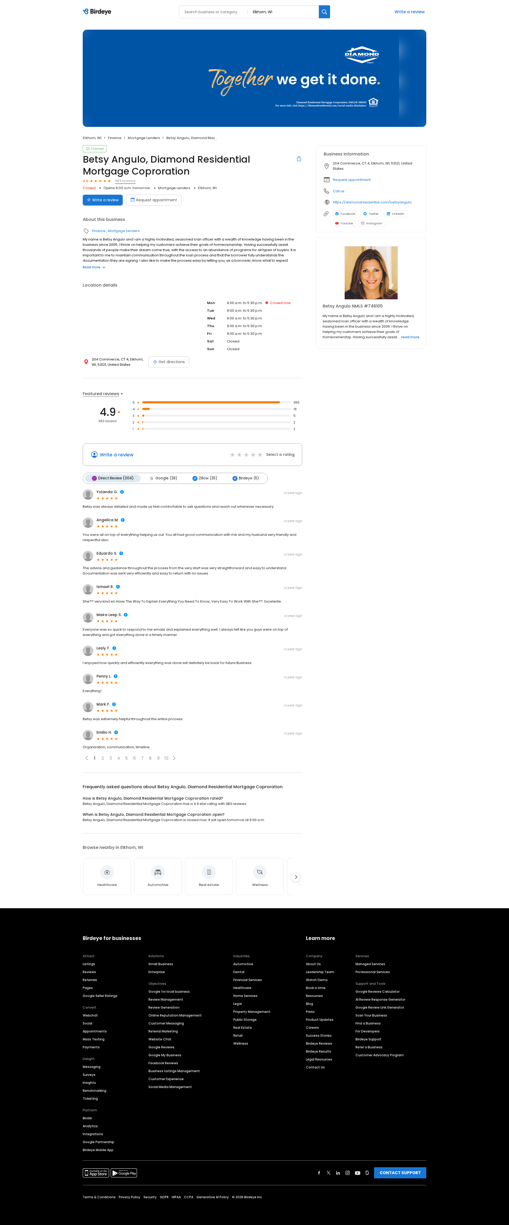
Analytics (90, 1126)
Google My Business (164, 1055)
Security (150, 1197)
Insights (89, 1082)
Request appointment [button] (352, 179)
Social (87, 1023)
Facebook (348, 214)
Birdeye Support (368, 1039)
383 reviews (125, 180)
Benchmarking (94, 1090)
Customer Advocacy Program (380, 1055)
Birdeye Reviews (319, 1043)
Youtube (347, 223)
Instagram (374, 223)
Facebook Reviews (163, 1063)
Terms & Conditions (99, 1197)
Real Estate (242, 1027)
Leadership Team (320, 972)
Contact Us (315, 1067)
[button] (174, 758)
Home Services (245, 996)
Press (310, 1011)
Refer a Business (369, 1047)
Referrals (90, 980)
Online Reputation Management (175, 1015)
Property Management (251, 1011)
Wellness (240, 1043)
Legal (237, 1003)
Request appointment (156, 200)
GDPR (164, 1197)
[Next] (296, 877)
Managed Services (370, 964)
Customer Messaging (166, 1023)
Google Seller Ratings (100, 996)
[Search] (324, 11)
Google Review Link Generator (380, 1007)
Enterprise (156, 972)
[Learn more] (371, 272)
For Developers (368, 1031)
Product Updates (320, 1019)
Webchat (90, 1015)
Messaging (91, 1066)
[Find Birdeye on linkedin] (338, 1172)
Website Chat (160, 1039)
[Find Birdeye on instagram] (347, 1172)
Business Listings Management (174, 1071)
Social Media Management (170, 1087)
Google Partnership (98, 1142)
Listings (89, 964)
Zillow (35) (208, 478)
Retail (238, 1035)
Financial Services (247, 980)
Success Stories (319, 1035)
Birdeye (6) (249, 478)
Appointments (95, 1031)
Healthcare (242, 988)
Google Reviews (161, 1047)
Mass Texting (93, 1039)
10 (166, 758)
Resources (314, 996)
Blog (309, 1003)
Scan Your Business (371, 1015)
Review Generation (163, 1007)
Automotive (243, 964)
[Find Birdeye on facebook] (319, 1172)
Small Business (160, 964)
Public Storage (245, 1019)
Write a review (409, 12)
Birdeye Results (318, 1051)
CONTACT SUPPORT (400, 1172)
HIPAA (176, 1197)
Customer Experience (166, 1079)
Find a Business (368, 1023)
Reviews (89, 972)
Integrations (93, 1134)
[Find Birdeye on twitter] (329, 1172)
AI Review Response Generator (380, 999)
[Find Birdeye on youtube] (357, 1172)
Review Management (165, 999)
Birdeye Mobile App (98, 1150)
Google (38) (166, 478)
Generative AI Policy (212, 1197)
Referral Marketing (163, 1031)
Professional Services (373, 972)
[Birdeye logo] (98, 12)
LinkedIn (398, 214)
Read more (91, 267)
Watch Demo (317, 980)
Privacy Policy (129, 1197)
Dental (238, 972)
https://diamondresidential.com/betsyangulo (372, 202)
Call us (338, 191)
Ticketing (90, 1098)
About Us (313, 964)
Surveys (89, 1074)
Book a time (316, 988)
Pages (88, 988)
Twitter (374, 214)
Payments (91, 1047)
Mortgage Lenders (144, 137)
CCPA (188, 1197)
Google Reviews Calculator (378, 991)
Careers (312, 1027)
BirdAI (87, 1118)
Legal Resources (319, 1059)
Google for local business (169, 991)
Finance (114, 137)
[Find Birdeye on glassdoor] (367, 1172)
